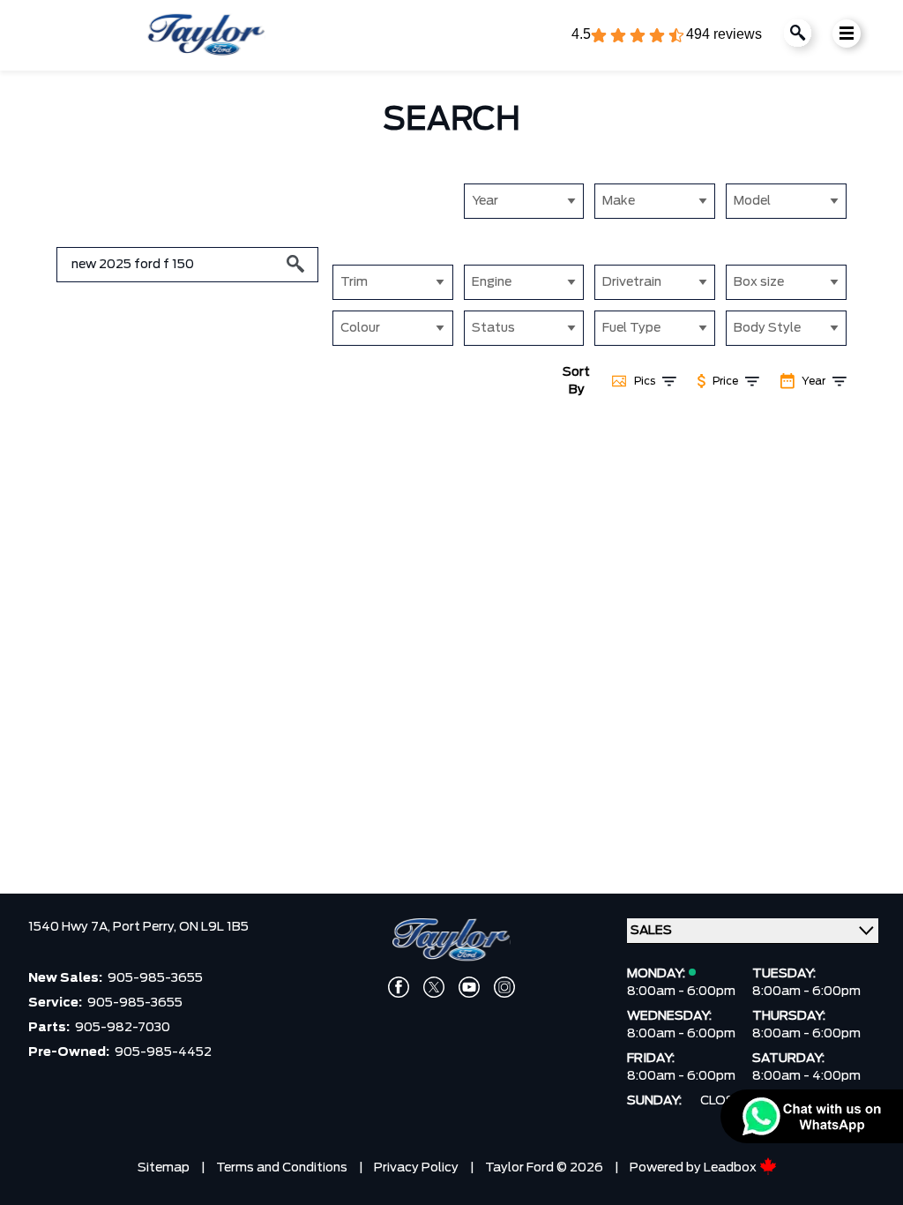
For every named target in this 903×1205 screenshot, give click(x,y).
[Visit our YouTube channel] (469, 987)
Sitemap (164, 1168)
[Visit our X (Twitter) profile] (433, 987)
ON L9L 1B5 (214, 927)
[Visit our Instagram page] (504, 987)
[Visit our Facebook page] (398, 987)
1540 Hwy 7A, (70, 927)
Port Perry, (146, 927)
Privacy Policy (416, 1168)
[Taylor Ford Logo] (206, 35)
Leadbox (731, 1168)
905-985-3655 (155, 978)
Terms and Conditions (281, 1168)
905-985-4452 (163, 1052)
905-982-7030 (122, 1028)
